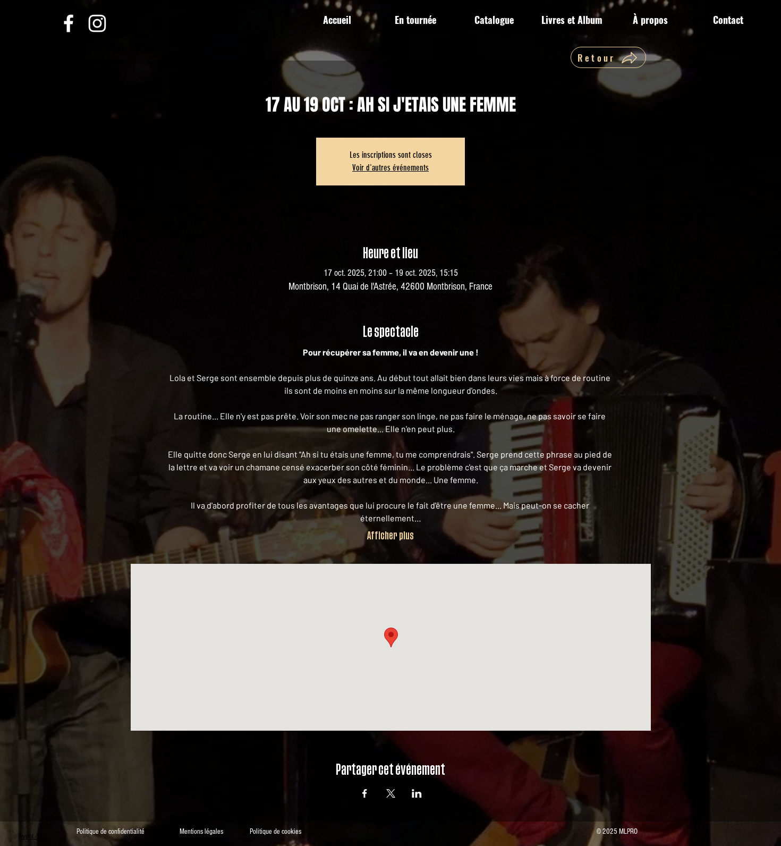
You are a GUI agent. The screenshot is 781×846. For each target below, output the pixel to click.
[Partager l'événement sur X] (391, 793)
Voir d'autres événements (390, 168)
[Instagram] (97, 23)
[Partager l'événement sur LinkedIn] (417, 793)
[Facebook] (68, 23)
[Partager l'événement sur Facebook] (365, 793)
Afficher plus (390, 535)
